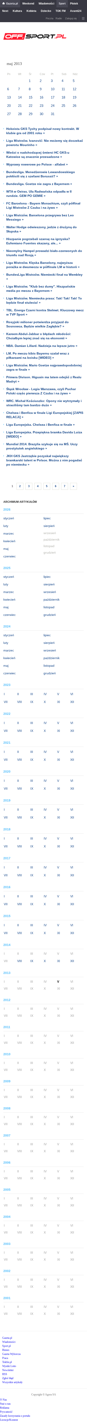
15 (30, 97)
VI (71, 694)
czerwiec (9, 556)
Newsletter (8, 1370)
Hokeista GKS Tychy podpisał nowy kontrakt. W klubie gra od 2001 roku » (42, 131)
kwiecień (9, 541)
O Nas (3, 1399)
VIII (19, 702)
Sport (62, 3)
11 (63, 89)
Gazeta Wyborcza (11, 1354)
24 (52, 105)
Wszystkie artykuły (12, 1382)
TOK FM (61, 11)
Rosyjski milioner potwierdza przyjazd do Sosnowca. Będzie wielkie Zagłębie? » (37, 324)
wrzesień (50, 592)
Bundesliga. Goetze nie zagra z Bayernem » (39, 184)
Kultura (17, 11)
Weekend (28, 3)
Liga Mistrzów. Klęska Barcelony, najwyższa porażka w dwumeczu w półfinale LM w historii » (43, 265)
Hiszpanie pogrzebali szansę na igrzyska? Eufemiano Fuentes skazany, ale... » (38, 241)
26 (74, 105)
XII (72, 702)
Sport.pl (6, 1346)
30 (41, 114)
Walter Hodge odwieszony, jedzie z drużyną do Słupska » (41, 229)
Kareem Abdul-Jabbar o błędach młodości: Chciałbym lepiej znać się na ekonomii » (38, 336)
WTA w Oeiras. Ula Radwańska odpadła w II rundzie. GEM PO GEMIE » (39, 194)
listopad (49, 607)
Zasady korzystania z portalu (15, 1415)
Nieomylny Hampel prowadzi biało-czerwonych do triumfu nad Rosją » (44, 253)
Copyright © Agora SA (43, 1394)
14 (20, 97)
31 (52, 114)
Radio (59, 18)
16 (41, 97)
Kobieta (31, 11)
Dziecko (46, 11)
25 (63, 105)
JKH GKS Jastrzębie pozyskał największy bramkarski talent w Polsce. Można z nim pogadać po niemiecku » (44, 460)
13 (9, 97)
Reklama (4, 1407)
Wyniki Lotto (9, 1366)
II (18, 694)
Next (5, 11)
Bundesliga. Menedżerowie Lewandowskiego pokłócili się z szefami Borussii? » (40, 174)
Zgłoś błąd (7, 1378)
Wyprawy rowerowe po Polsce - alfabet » (37, 164)
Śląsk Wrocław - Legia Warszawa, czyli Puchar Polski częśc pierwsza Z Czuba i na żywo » (41, 391)
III (31, 694)
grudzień (50, 615)
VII (6, 702)
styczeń (8, 518)
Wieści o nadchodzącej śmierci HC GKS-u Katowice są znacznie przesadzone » (37, 155)
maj (5, 548)
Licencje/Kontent (9, 1419)
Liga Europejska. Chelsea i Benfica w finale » (40, 424)
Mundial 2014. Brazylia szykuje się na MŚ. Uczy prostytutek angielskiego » (42, 446)
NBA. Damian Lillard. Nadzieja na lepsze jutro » (41, 346)
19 (74, 97)
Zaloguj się (71, 18)
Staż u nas (5, 1403)
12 (74, 89)
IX (31, 702)
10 (52, 89)
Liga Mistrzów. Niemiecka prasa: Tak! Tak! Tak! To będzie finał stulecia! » (44, 300)
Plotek (74, 3)
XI (58, 702)
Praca (5, 1358)
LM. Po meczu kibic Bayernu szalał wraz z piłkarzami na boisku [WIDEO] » (37, 355)
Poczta (49, 18)
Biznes (5, 1350)
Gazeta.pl (12, 3)
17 (52, 97)
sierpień (49, 526)
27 (9, 114)
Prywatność (6, 1411)
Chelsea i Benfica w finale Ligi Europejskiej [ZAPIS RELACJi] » (44, 415)
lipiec (47, 518)
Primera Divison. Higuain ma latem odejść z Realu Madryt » (43, 379)
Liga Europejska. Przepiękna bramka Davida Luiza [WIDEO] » (44, 434)
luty (5, 526)
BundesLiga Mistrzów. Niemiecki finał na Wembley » (44, 277)
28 (20, 114)
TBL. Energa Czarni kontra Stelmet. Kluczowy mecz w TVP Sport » (45, 312)
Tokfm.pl (7, 1362)
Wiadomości (46, 3)
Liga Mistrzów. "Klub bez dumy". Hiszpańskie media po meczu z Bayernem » (40, 288)
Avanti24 (75, 11)
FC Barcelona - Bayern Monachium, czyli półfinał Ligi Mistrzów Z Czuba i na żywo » (43, 205)
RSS (4, 1374)
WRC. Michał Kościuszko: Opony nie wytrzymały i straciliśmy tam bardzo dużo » (44, 403)
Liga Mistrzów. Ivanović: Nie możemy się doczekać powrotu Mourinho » (44, 143)
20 (9, 105)
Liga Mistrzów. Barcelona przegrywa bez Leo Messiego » (40, 217)
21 (20, 105)
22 (30, 105)
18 (63, 97)
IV (45, 694)
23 (41, 105)
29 (30, 114)
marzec (8, 533)
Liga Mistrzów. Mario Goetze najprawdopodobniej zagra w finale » (44, 367)
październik (52, 599)
